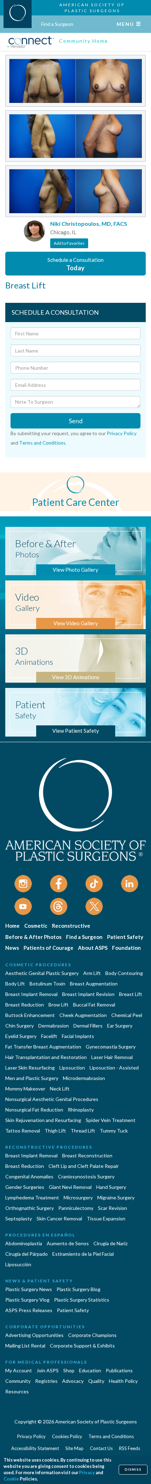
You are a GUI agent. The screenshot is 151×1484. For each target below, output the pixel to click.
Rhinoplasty (81, 1110)
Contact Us (101, 1448)
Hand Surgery (111, 1187)
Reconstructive (71, 925)
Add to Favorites (69, 243)
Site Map (74, 1448)
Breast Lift (130, 994)
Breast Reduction (24, 1005)
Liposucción (18, 1264)
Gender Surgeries (24, 1187)
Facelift (49, 1036)
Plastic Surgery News (28, 1289)
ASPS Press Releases (28, 1310)
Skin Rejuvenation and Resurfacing (43, 1120)
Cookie (11, 1479)
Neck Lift (60, 1089)
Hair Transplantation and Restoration (46, 1057)
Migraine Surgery (115, 1197)
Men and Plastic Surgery (31, 1078)
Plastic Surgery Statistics (81, 1300)
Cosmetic (35, 925)
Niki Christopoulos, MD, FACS (88, 223)
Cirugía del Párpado (26, 1254)
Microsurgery (78, 1197)
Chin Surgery (19, 1026)
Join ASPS (48, 1370)
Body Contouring (124, 973)
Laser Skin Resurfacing (30, 1068)
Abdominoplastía (23, 1243)
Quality (96, 1381)
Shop (68, 1370)
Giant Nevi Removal (70, 1187)
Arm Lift (92, 973)
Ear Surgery (119, 1026)
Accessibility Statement (35, 1448)
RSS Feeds (129, 1448)
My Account (18, 1370)
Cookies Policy (67, 1436)
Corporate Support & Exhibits (82, 1346)
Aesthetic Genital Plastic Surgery (42, 973)
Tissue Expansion (106, 1218)
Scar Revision (112, 1208)
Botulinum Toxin (47, 984)
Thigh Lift (55, 1131)
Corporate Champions (92, 1335)
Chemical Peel (126, 1015)
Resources (17, 1391)
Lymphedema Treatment (32, 1197)
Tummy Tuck (114, 1131)
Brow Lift (58, 1005)
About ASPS (92, 948)
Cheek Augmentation (83, 1015)
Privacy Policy (122, 433)
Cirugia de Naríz (110, 1243)
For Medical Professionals (46, 1362)
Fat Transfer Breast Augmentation (43, 1047)
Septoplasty (18, 1218)
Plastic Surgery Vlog (27, 1300)
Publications (119, 1370)
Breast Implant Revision (88, 994)
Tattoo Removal (22, 1131)
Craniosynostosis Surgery (86, 1176)
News (12, 948)
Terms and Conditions (42, 443)
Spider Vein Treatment (111, 1120)
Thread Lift (83, 1131)
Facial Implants (78, 1036)
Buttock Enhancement (30, 1015)
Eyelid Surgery (21, 1036)
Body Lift (15, 984)
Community (18, 1381)
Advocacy (73, 1381)
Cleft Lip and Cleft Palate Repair (83, 1166)
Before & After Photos (33, 937)
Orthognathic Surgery (29, 1208)
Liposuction (72, 1068)
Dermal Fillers (88, 1026)
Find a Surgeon (57, 24)
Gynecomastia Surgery (111, 1047)
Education (90, 1370)
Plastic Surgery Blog (78, 1289)
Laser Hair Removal (112, 1057)
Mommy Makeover (25, 1089)
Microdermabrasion (84, 1078)
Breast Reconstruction (87, 1155)
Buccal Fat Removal (94, 1005)
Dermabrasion (53, 1026)
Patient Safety (125, 937)
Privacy (87, 1472)
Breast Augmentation (94, 984)
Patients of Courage (48, 948)
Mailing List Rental (25, 1346)
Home (12, 925)
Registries (46, 1381)
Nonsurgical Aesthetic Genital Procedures (51, 1099)
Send (76, 421)
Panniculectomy (75, 1208)
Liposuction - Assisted (114, 1068)
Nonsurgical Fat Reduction (34, 1110)
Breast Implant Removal (31, 994)
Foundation (126, 948)
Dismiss (133, 1469)
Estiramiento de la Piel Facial (83, 1254)
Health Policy (123, 1381)
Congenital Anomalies (29, 1176)
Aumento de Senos (68, 1243)
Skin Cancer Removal (59, 1218)
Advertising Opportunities (34, 1335)
